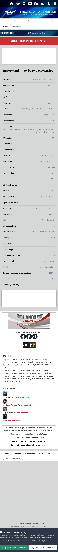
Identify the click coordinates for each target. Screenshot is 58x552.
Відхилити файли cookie (43, 547)
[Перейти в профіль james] (5, 416)
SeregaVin (6, 397)
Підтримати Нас (33, 33)
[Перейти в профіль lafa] (5, 401)
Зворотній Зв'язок (38, 434)
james (4, 420)
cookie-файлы (19, 535)
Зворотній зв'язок (23, 524)
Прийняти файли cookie (15, 547)
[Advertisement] (29, 56)
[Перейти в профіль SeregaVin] (5, 393)
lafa (3, 405)
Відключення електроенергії (26, 40)
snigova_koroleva (9, 413)
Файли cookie (39, 524)
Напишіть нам (38, 437)
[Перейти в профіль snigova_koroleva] (5, 409)
